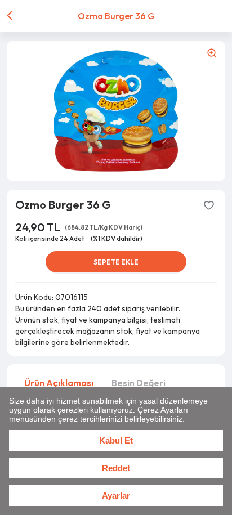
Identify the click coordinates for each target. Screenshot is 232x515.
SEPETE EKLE (116, 262)
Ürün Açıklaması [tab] (58, 382)
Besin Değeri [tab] (138, 382)
